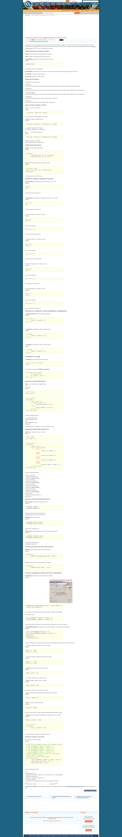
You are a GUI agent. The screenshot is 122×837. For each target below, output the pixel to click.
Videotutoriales (60, 4)
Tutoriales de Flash (46, 835)
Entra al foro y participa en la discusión (51, 820)
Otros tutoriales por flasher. (42, 41)
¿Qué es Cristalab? (75, 10)
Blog (41, 4)
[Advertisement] (60, 26)
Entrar (67, 1)
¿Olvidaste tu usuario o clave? (44, 1)
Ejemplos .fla (54, 835)
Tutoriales (47, 4)
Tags (82, 10)
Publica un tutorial (65, 10)
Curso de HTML (86, 835)
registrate (74, 1)
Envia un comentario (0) (90, 790)
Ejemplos (87, 10)
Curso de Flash (77, 835)
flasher (33, 39)
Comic (68, 4)
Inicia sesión (89, 821)
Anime (92, 10)
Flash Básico (33, 41)
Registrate (88, 830)
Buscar (77, 13)
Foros (37, 4)
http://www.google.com (42, 556)
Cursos (53, 4)
